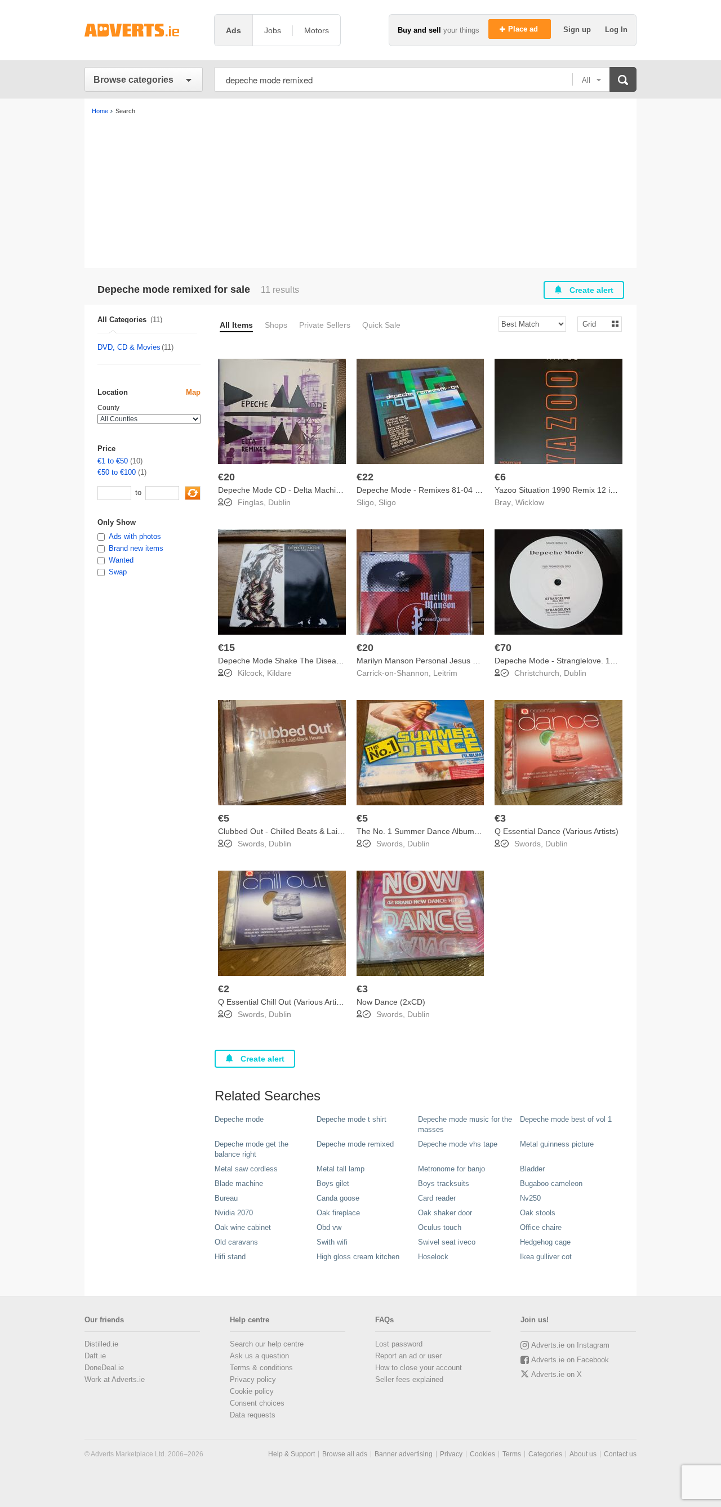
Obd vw (329, 1227)
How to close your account (418, 1367)
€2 (223, 989)
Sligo (387, 502)
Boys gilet (333, 1183)
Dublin (279, 502)
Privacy (451, 1454)
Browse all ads (344, 1454)
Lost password (398, 1344)
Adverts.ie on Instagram (570, 1345)
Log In (616, 29)
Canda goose (338, 1198)
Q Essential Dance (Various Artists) (556, 831)
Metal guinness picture (557, 1144)
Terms (511, 1454)
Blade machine (239, 1183)
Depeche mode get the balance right (251, 1149)
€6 (500, 477)
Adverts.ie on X (556, 1374)
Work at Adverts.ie (114, 1379)
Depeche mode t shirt (351, 1119)
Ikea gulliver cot (546, 1256)
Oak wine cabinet (243, 1227)
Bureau (226, 1198)
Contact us (620, 1454)
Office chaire (541, 1227)
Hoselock (433, 1256)
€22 (365, 477)
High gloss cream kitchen (358, 1256)
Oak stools (537, 1213)
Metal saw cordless (246, 1169)
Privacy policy (253, 1379)
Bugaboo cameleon (551, 1183)
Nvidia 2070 (234, 1213)
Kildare (279, 672)
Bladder (532, 1169)
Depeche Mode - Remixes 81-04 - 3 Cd (427, 489)
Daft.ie (95, 1356)
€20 (226, 477)
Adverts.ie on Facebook (570, 1360)
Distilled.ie (101, 1344)
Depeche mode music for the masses (465, 1124)
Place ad (524, 29)
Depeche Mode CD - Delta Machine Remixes (298, 489)
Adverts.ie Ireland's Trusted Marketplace (143, 30)
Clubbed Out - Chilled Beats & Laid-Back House (303, 831)
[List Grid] (595, 323)
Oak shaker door (445, 1213)
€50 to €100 (116, 472)
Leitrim (445, 672)
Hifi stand (230, 1256)
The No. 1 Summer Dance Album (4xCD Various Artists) (455, 831)
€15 (226, 647)
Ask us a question (259, 1356)
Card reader (437, 1198)
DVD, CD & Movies (129, 347)
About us (583, 1454)
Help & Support (291, 1454)
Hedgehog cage (545, 1242)
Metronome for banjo (451, 1169)
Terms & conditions (261, 1367)
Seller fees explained (409, 1379)
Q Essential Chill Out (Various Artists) (283, 1001)
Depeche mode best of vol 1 (566, 1119)
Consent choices (257, 1403)
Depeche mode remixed (355, 1144)
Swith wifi (332, 1242)
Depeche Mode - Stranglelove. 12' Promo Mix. (577, 660)
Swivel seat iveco (446, 1242)
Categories (545, 1454)
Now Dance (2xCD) (391, 1001)
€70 (503, 647)
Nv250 (530, 1198)
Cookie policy (252, 1391)
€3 (500, 818)
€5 (223, 818)
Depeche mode (239, 1119)
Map (193, 392)
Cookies (482, 1454)
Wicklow (529, 502)
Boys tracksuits (443, 1183)
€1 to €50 (112, 461)
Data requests (252, 1415)
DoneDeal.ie (104, 1367)
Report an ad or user (408, 1356)
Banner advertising (404, 1454)
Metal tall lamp (340, 1169)
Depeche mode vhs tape (457, 1144)
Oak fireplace (338, 1213)
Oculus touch (439, 1227)
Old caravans (236, 1242)
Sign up (578, 29)
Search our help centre (267, 1344)
